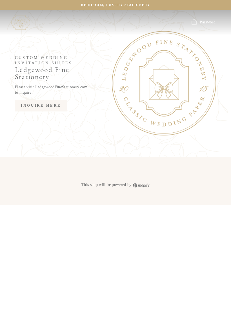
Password (208, 22)
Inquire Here (41, 105)
